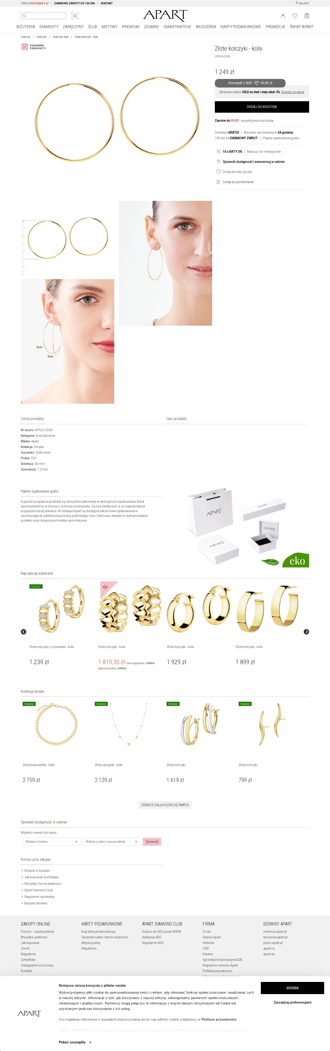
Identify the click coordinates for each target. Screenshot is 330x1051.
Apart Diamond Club (38, 890)
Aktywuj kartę (90, 943)
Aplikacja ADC (152, 937)
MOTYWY (109, 26)
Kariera (208, 954)
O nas (207, 931)
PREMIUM (130, 26)
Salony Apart (212, 937)
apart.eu (269, 954)
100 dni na (236, 138)
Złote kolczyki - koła (111, 647)
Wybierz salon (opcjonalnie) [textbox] (105, 841)
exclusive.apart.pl (275, 937)
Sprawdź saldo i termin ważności (104, 937)
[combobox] (52, 842)
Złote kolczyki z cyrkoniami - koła (51, 647)
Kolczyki (42, 36)
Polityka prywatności (217, 971)
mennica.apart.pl (275, 931)
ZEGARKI (151, 26)
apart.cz (269, 948)
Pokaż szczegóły (72, 1042)
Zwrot (25, 948)
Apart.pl (25, 36)
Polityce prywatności (219, 1019)
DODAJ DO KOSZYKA (262, 107)
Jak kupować (30, 943)
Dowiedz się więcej (292, 92)
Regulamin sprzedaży (39, 897)
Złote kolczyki (176, 765)
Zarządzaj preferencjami (292, 1002)
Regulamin (28, 954)
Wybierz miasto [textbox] (37, 841)
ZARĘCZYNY (73, 26)
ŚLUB (92, 26)
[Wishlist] (295, 15)
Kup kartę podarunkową (98, 931)
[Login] (283, 15)
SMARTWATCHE (177, 26)
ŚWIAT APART (302, 26)
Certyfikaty (28, 959)
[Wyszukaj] (24, 16)
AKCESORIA (206, 26)
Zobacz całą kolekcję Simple (165, 805)
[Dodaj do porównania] (217, 181)
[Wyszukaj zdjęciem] (75, 15)
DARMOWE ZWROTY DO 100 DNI (74, 3)
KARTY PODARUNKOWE (240, 26)
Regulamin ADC (153, 943)
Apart (35, 441)
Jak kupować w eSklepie (41, 877)
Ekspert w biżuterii (37, 870)
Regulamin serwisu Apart (220, 965)
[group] (62, 631)
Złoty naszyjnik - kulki (109, 765)
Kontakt (26, 971)
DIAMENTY (49, 26)
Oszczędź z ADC (250, 83)
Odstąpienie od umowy (37, 965)
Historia (208, 943)
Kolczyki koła (60, 36)
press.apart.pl (273, 943)
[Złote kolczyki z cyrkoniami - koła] (61, 608)
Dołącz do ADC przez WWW (161, 931)
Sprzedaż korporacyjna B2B (222, 959)
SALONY (303, 3)
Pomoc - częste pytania (37, 931)
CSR (206, 948)
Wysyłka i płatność (34, 937)
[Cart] (307, 15)
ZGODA (292, 988)
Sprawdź (152, 841)
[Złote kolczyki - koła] (130, 608)
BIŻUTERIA (25, 26)
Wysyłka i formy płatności (42, 883)
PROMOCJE (275, 26)
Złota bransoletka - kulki (39, 765)
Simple (39, 447)
